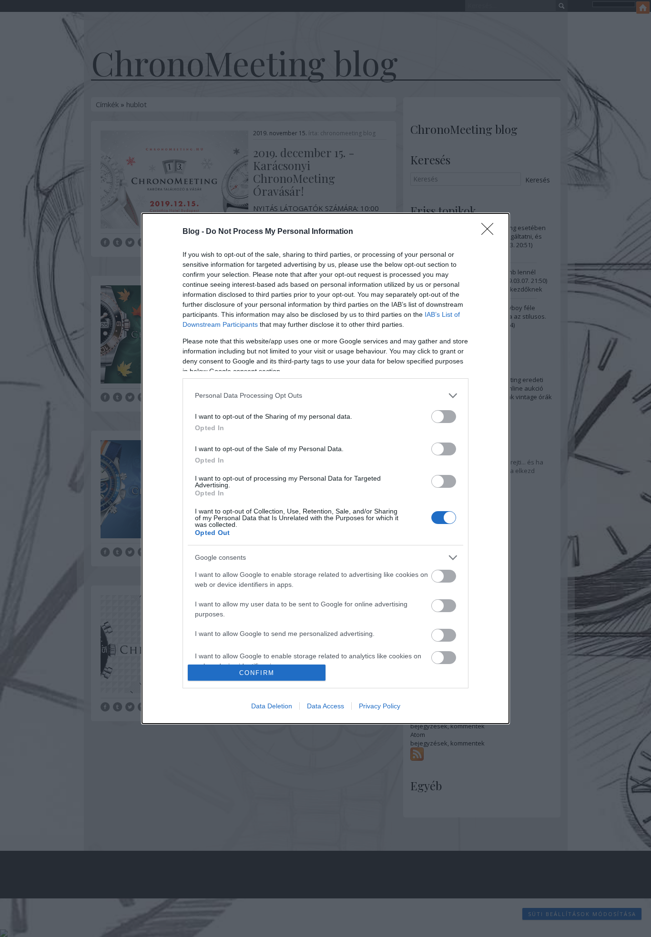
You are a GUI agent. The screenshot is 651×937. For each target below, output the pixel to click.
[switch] (443, 416)
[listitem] (325, 396)
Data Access (325, 706)
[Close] (490, 232)
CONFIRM (257, 672)
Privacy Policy (379, 706)
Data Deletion (271, 706)
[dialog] (325, 468)
